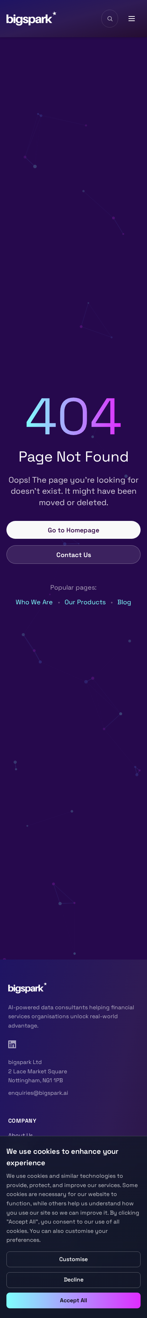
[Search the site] (109, 19)
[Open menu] (132, 19)
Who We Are (34, 602)
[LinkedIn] (12, 1044)
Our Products (85, 602)
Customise (73, 1259)
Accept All (73, 1300)
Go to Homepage (73, 530)
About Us (20, 1135)
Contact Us (73, 555)
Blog (124, 602)
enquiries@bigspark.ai (38, 1093)
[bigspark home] (31, 18)
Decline (73, 1279)
